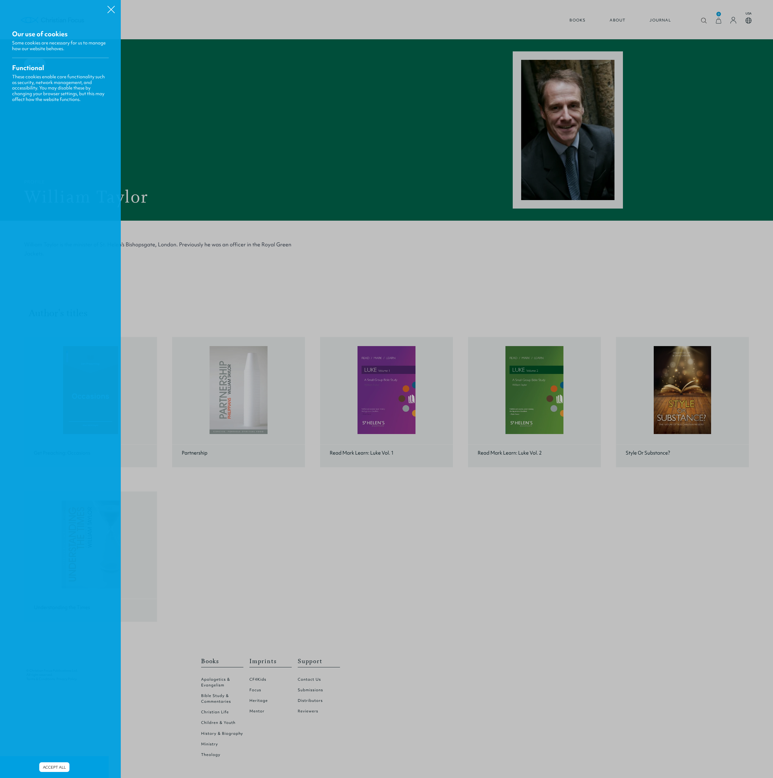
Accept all (54, 767)
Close (111, 7)
